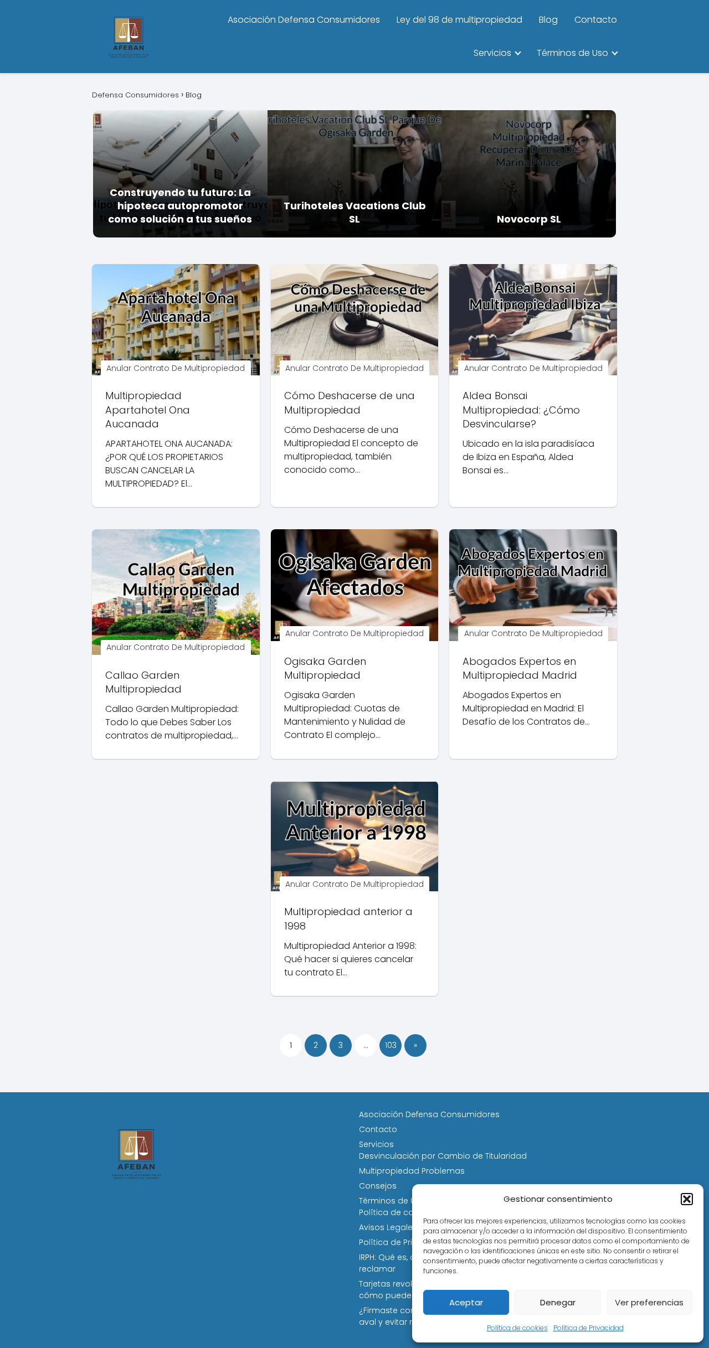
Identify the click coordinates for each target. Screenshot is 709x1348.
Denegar (558, 1302)
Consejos (378, 1185)
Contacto (595, 19)
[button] (686, 1199)
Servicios (492, 53)
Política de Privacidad (588, 1327)
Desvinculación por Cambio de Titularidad (443, 1155)
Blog (548, 19)
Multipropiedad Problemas (412, 1170)
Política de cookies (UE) (405, 1212)
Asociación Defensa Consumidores (304, 19)
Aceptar (466, 1302)
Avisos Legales (388, 1227)
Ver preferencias (649, 1302)
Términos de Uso (572, 53)
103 (391, 1045)
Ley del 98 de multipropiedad (459, 19)
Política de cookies (517, 1327)
